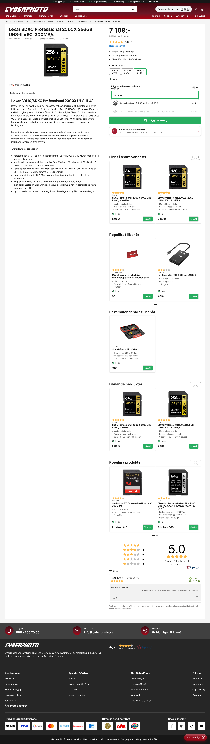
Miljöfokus (153, 1)
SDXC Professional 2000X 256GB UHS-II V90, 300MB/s (176, 426)
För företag (10, 700)
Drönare (28, 15)
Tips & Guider (198, 15)
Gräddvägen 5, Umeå (166, 632)
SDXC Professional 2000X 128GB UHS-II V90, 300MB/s (175, 199)
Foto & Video (11, 15)
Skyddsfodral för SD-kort (125, 349)
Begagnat (80, 15)
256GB (140, 71)
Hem (7, 21)
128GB (127, 71)
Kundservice (181, 15)
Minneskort (48, 21)
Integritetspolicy (77, 695)
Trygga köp (60, 1)
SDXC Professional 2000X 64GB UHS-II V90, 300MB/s (132, 199)
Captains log (198, 689)
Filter (116, 571)
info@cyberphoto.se (98, 632)
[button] (130, 646)
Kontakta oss (11, 684)
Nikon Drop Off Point (79, 684)
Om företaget (138, 678)
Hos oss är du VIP (77, 1)
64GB (115, 71)
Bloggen (167, 15)
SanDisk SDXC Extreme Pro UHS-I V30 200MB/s (132, 504)
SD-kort (60, 21)
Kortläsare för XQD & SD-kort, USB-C (177, 275)
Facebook (197, 678)
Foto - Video (17, 21)
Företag (156, 15)
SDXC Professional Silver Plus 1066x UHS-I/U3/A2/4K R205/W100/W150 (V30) (177, 506)
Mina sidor (10, 678)
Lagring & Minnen (33, 21)
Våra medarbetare (140, 689)
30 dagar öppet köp (99, 1)
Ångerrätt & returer (16, 705)
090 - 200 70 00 (27, 632)
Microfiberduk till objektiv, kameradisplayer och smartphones (130, 276)
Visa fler (147, 527)
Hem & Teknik (46, 15)
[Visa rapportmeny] (197, 597)
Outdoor (64, 15)
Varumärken (137, 695)
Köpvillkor (73, 689)
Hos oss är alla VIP (14, 695)
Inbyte (72, 678)
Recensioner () (117, 45)
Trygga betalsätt (137, 1)
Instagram (197, 684)
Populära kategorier (141, 700)
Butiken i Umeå (138, 684)
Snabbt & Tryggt (13, 689)
